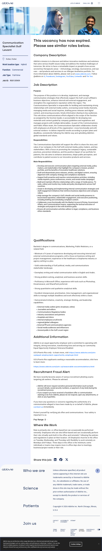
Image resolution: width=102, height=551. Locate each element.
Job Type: (6, 75)
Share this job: (43, 459)
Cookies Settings (81, 530)
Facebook (50, 76)
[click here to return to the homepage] (7, 3)
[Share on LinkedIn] (55, 460)
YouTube (70, 76)
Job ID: (5, 80)
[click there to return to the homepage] (7, 469)
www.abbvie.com (83, 74)
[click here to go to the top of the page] (97, 470)
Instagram (60, 76)
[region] (51, 544)
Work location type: (11, 64)
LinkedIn (78, 76)
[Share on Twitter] (66, 460)
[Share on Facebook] (61, 460)
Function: (6, 70)
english (86, 3)
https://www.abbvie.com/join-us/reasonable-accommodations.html (64, 367)
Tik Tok (89, 76)
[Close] (99, 544)
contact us (38, 407)
